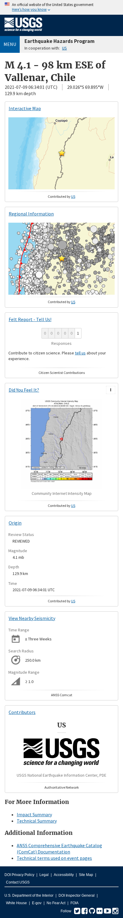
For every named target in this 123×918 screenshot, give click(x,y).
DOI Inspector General (77, 895)
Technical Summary (37, 821)
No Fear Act (56, 903)
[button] (61, 152)
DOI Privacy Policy (19, 875)
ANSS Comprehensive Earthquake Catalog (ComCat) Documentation (59, 848)
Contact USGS (18, 882)
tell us (80, 353)
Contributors (22, 712)
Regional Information (31, 214)
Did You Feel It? (24, 390)
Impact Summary (34, 814)
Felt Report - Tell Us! (30, 319)
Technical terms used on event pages (54, 858)
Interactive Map (25, 108)
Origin (15, 523)
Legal (44, 875)
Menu (10, 44)
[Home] (23, 33)
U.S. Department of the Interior (28, 895)
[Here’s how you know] (61, 7)
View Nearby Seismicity (32, 618)
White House (16, 903)
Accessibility (64, 875)
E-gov (36, 903)
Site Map (86, 875)
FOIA (74, 903)
